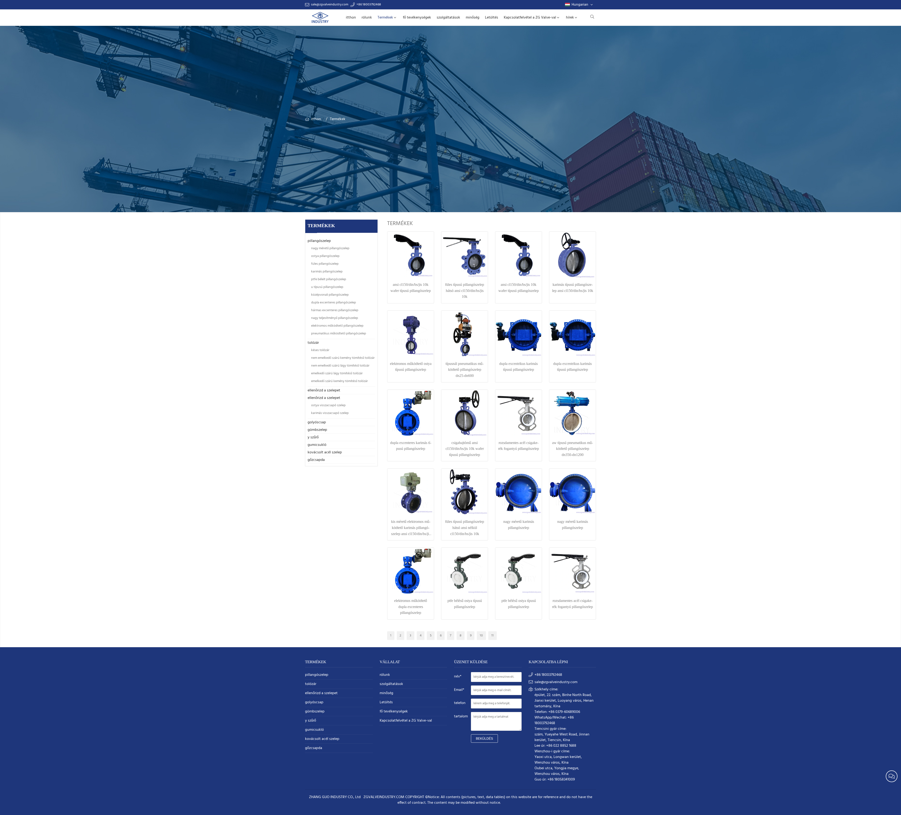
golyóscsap (317, 422)
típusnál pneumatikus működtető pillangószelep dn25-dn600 (465, 370)
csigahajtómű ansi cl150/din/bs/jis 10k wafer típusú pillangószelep (465, 449)
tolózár (313, 343)
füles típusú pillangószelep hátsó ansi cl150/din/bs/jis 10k (464, 290)
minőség (472, 18)
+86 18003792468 (368, 4)
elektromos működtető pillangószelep (337, 325)
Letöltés (491, 18)
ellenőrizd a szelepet (324, 390)
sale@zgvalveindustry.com (329, 4)
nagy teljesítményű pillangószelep (334, 318)
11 (492, 635)
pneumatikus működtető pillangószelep (338, 333)
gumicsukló (317, 445)
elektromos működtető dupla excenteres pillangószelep (410, 607)
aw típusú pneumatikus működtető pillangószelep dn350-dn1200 (572, 449)
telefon (460, 703)
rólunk (367, 18)
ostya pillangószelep (325, 256)
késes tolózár (320, 350)
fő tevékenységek (417, 18)
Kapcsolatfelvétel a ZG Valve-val (530, 18)
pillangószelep (319, 241)
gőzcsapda (316, 460)
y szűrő (313, 437)
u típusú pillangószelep (327, 287)
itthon (351, 18)
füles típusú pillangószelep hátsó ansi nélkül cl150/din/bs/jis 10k (464, 528)
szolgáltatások (448, 18)
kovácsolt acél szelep (325, 452)
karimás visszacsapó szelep (330, 413)
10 (481, 635)
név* (458, 676)
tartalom (461, 716)
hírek (570, 18)
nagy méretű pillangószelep (330, 248)
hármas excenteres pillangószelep (334, 310)
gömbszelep (317, 430)
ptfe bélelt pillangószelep (328, 279)
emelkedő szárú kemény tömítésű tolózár (339, 381)
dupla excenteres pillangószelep (333, 302)
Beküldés (484, 738)
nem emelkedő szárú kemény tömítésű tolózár (343, 358)
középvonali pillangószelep (330, 294)
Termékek (385, 18)
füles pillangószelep (325, 263)
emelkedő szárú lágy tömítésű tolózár (337, 373)
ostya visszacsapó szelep (328, 405)
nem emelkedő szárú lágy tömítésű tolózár (340, 365)
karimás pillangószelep (327, 271)
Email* (459, 690)
